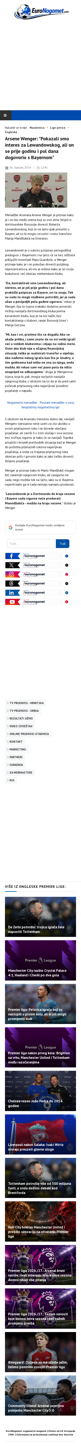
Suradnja (16, 765)
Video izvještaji (21, 726)
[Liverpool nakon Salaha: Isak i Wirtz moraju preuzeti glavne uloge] (40, 1134)
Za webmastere (21, 772)
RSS (12, 780)
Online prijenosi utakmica (29, 734)
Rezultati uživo (21, 718)
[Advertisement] (40, 65)
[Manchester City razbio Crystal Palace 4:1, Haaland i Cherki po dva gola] (40, 960)
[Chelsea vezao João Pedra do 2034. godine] (40, 1091)
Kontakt (16, 742)
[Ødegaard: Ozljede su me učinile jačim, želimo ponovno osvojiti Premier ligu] (40, 1352)
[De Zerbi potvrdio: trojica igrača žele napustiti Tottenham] (40, 917)
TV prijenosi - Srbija (24, 711)
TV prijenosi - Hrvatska (27, 703)
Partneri (16, 757)
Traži (63, 544)
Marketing (18, 749)
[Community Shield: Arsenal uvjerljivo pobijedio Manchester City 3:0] (40, 1395)
